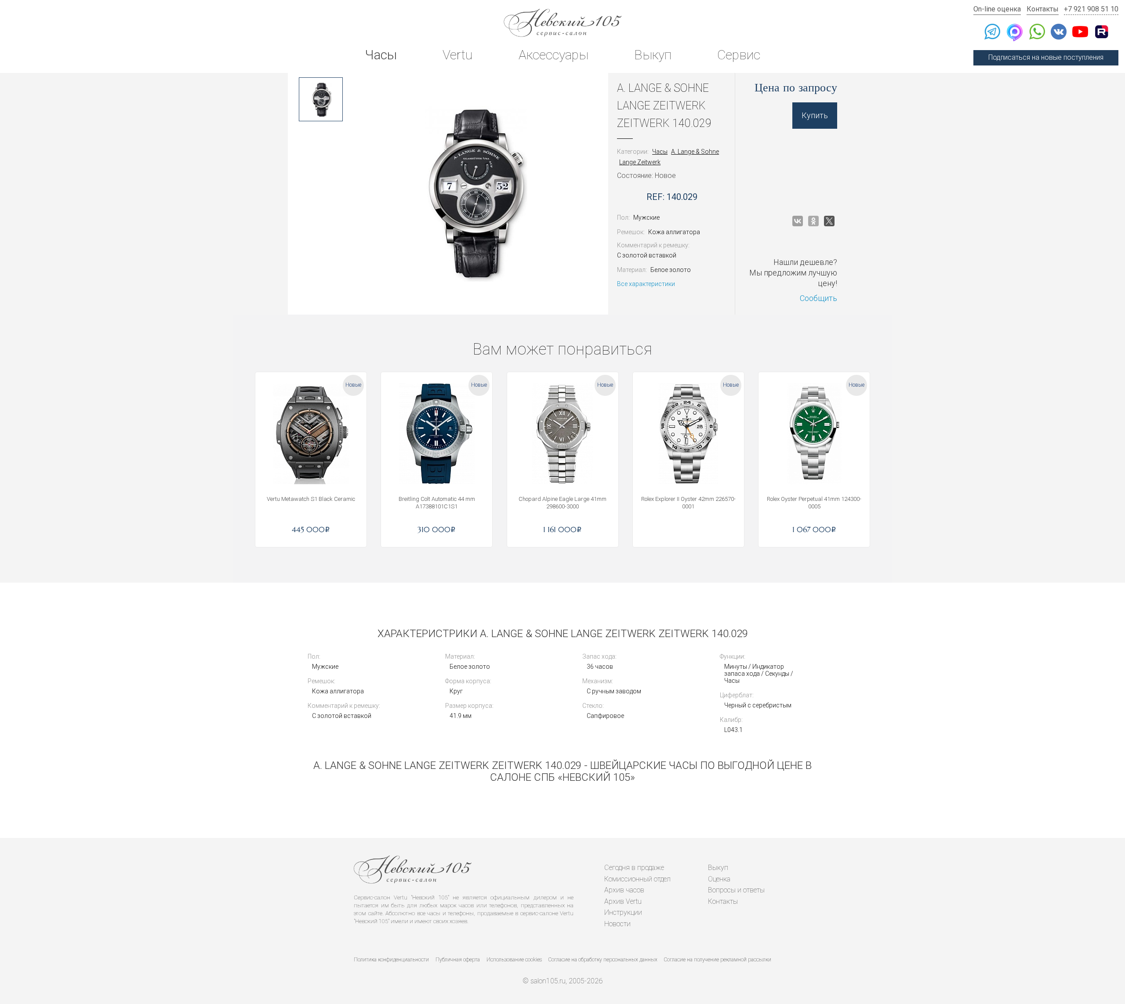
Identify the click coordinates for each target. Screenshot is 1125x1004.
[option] (321, 99)
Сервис (738, 54)
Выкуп (652, 54)
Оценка (719, 879)
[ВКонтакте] (797, 221)
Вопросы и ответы (736, 890)
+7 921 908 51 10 (1091, 9)
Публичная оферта (457, 960)
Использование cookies (514, 960)
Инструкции (623, 912)
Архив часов (624, 890)
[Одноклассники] (813, 221)
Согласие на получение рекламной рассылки (717, 960)
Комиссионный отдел (637, 879)
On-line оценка (997, 9)
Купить (815, 115)
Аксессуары (553, 54)
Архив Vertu (623, 901)
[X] (829, 221)
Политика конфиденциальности (391, 960)
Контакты (1043, 9)
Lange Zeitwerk (639, 162)
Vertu (457, 54)
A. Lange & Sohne (695, 152)
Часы (381, 54)
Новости (617, 924)
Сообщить (818, 298)
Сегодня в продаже (634, 867)
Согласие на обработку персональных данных (602, 960)
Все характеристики (646, 284)
